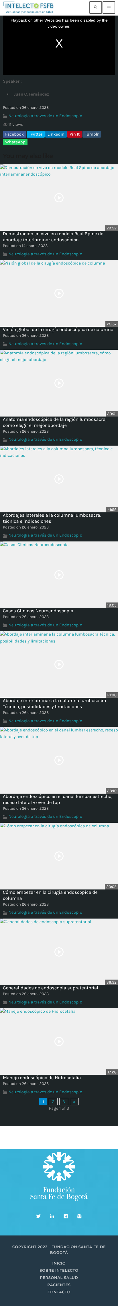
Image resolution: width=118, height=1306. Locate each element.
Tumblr (92, 134)
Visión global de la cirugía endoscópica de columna (58, 329)
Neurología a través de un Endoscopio (45, 115)
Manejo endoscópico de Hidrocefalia (42, 1078)
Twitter (35, 134)
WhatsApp (15, 142)
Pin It (75, 134)
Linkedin (56, 134)
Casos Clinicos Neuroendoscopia (38, 611)
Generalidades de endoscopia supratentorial (50, 988)
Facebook (14, 134)
